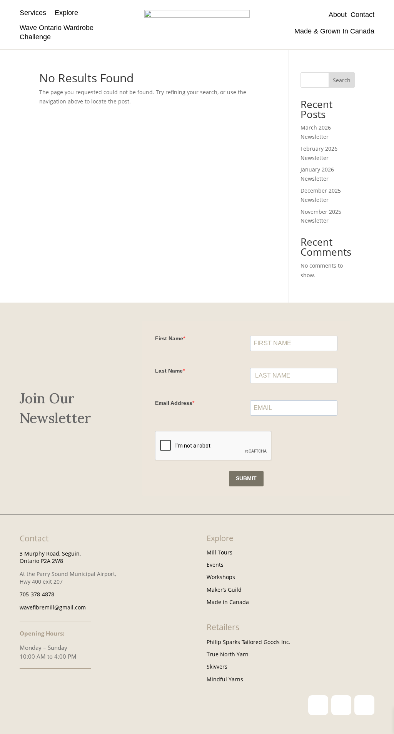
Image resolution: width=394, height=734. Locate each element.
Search (342, 80)
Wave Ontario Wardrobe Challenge (56, 32)
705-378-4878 (37, 594)
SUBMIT (246, 478)
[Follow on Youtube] (364, 705)
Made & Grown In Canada (333, 31)
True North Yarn (228, 654)
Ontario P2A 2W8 (41, 560)
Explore (66, 13)
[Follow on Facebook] (341, 705)
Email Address (173, 403)
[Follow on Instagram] (318, 705)
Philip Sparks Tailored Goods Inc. (248, 642)
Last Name (169, 371)
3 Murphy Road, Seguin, (50, 553)
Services (33, 13)
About (340, 14)
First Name (169, 338)
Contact (362, 14)
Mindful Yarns (225, 679)
